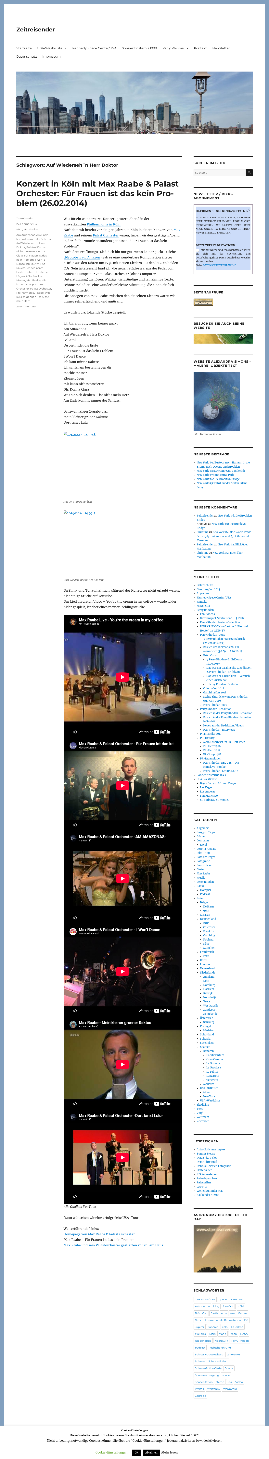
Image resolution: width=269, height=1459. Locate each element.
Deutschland (208, 919)
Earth (214, 1313)
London (205, 964)
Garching (209, 935)
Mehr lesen (169, 1452)
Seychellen (207, 1042)
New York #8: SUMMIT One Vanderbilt (221, 471)
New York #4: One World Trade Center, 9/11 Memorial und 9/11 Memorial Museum (224, 536)
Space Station (204, 1382)
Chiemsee (209, 927)
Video (239, 1382)
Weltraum (203, 1117)
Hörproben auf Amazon (82, 257)
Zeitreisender (35, 29)
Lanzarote (212, 1075)
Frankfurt (209, 931)
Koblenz (208, 939)
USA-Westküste (49, 48)
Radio (200, 886)
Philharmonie (25, 292)
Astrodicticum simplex (211, 1149)
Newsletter (221, 48)
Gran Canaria (214, 1059)
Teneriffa (212, 1080)
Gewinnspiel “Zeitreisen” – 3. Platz (222, 618)
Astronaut (236, 1299)
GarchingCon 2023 (208, 589)
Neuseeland (207, 968)
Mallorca (208, 1084)
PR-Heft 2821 (211, 750)
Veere (206, 1001)
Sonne (229, 1368)
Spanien (205, 1047)
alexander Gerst (205, 1299)
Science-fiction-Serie (208, 1368)
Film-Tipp (203, 853)
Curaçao (205, 915)
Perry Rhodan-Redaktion (216, 709)
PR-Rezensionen (210, 758)
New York (209, 1096)
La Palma (212, 1071)
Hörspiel (205, 890)
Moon (233, 1333)
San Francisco (209, 795)
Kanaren (208, 1051)
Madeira (208, 1030)
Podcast (205, 894)
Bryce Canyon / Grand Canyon (218, 783)
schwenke (233, 1354)
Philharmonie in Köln (104, 224)
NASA (244, 1333)
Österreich (206, 1018)
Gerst (198, 1320)
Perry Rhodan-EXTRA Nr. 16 (220, 771)
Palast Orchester (106, 235)
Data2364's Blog (207, 1157)
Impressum (51, 56)
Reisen (201, 898)
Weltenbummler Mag (210, 1190)
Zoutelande (210, 1014)
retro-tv (202, 1186)
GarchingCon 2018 (214, 692)
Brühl (206, 923)
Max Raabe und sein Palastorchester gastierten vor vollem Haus (113, 1245)
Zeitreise (200, 1395)
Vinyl (200, 1113)
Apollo (223, 1299)
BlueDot (228, 1306)
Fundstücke (204, 865)
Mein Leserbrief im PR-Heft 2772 (224, 742)
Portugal (205, 1026)
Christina (202, 532)
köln (29, 276)
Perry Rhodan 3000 (215, 705)
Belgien (205, 902)
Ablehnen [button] (151, 1452)
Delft (206, 981)
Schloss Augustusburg (209, 1354)
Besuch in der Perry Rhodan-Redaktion (227, 713)
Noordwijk (209, 997)
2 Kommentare (26, 306)
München (209, 948)
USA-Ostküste (209, 1088)
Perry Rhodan (173, 48)
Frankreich (207, 952)
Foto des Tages (206, 857)
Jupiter (199, 1326)
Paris (206, 956)
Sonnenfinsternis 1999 (139, 48)
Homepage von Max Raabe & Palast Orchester (99, 1234)
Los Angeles (207, 791)
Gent (206, 910)
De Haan (208, 906)
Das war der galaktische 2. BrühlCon (228, 667)
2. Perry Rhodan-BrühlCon (223, 672)
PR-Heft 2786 (212, 746)
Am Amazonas (25, 234)
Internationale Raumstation (223, 1320)
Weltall (199, 1388)
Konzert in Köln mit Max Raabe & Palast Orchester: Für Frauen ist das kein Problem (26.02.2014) (97, 193)
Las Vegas (206, 787)
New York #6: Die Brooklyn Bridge (218, 479)
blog (216, 1306)
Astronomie (202, 1306)
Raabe (39, 292)
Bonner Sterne (206, 1153)
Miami (207, 1092)
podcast (200, 1347)
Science (200, 1361)
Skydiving (203, 1104)
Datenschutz (26, 56)
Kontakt (200, 48)
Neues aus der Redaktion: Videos (223, 725)
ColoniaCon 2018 (213, 688)
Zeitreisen (203, 1121)
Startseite (24, 48)
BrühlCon (201, 1313)
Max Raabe (30, 229)
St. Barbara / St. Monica (214, 800)
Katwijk (208, 993)
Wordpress (230, 1388)
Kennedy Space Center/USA (94, 48)
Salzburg (208, 1022)
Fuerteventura (215, 1055)
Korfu (203, 960)
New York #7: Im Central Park (215, 475)
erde (224, 1313)
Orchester (22, 288)
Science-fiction (217, 1361)
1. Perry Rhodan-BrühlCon (222, 684)
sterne (220, 1382)
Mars (212, 1333)
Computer (203, 840)
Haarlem (208, 989)
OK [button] (136, 1452)
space (226, 1375)
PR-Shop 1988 (212, 754)
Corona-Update (206, 848)
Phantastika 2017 (211, 733)
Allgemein (203, 828)
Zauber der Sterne (208, 1195)
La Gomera (213, 1063)
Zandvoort (209, 1009)
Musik (201, 877)
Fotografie (203, 861)
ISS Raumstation (207, 1174)
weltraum (213, 1388)
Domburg (209, 985)
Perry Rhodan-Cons (212, 634)
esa (232, 1313)
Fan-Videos (207, 614)
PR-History (207, 738)
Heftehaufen (204, 1170)
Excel (203, 844)
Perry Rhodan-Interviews (219, 729)
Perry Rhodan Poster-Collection (220, 622)
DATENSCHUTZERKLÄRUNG (219, 265)
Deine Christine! (207, 1162)
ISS (246, 1320)
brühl (240, 1306)
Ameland (208, 976)
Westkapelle (210, 1005)
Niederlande (207, 972)
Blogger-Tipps (206, 832)
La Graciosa (213, 1067)
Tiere (200, 1109)
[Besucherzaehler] (223, 302)
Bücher (201, 836)
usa (229, 1382)
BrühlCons (210, 655)
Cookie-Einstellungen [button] (111, 1452)
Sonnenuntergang (207, 1375)
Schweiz (205, 1038)
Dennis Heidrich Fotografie (214, 1166)
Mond (222, 1333)
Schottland (207, 1034)
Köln (19, 229)
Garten (201, 869)
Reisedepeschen (207, 1178)
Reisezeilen (204, 1182)
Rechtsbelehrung (220, 1347)
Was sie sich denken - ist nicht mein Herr (33, 296)
